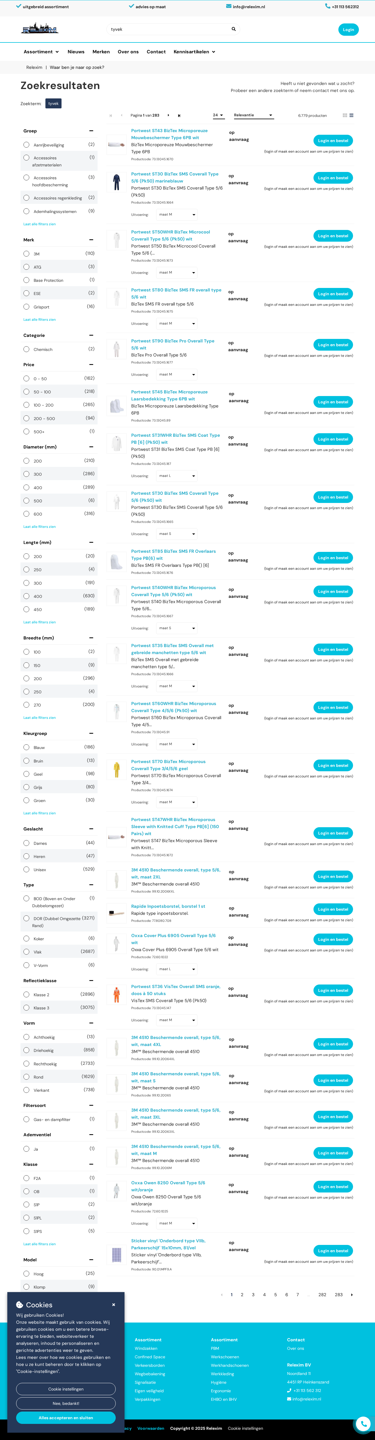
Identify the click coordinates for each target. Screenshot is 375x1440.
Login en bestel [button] (333, 140)
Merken (101, 52)
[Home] (59, 27)
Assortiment (38, 52)
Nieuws (76, 52)
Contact (156, 52)
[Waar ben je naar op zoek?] (233, 29)
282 (322, 1295)
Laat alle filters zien (39, 224)
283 (339, 1295)
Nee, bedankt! (66, 1403)
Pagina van (145, 115)
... (308, 1295)
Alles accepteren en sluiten (66, 1417)
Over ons (128, 52)
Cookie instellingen (65, 1389)
